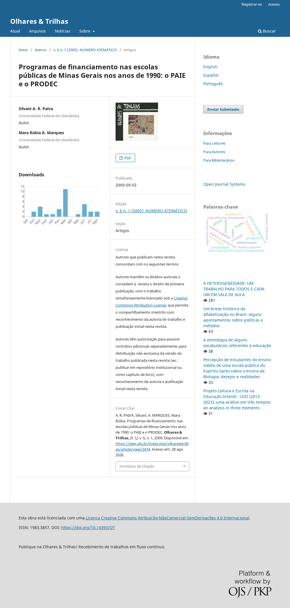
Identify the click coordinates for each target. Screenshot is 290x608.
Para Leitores (214, 143)
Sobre (85, 31)
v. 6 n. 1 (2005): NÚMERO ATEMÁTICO (85, 49)
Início (23, 49)
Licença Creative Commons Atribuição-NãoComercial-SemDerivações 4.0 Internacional (167, 518)
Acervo (40, 49)
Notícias (62, 31)
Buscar (269, 31)
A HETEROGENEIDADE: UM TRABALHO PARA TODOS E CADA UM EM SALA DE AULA (234, 289)
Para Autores (214, 151)
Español (210, 75)
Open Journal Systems (224, 184)
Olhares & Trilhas (39, 21)
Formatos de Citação (137, 466)
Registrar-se (252, 4)
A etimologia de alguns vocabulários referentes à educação (237, 342)
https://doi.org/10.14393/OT (88, 527)
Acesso (274, 4)
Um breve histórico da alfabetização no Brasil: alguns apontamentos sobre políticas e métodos (233, 317)
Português (213, 83)
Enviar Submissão (223, 109)
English (210, 66)
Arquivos (37, 31)
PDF (127, 157)
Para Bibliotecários (218, 160)
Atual (15, 31)
